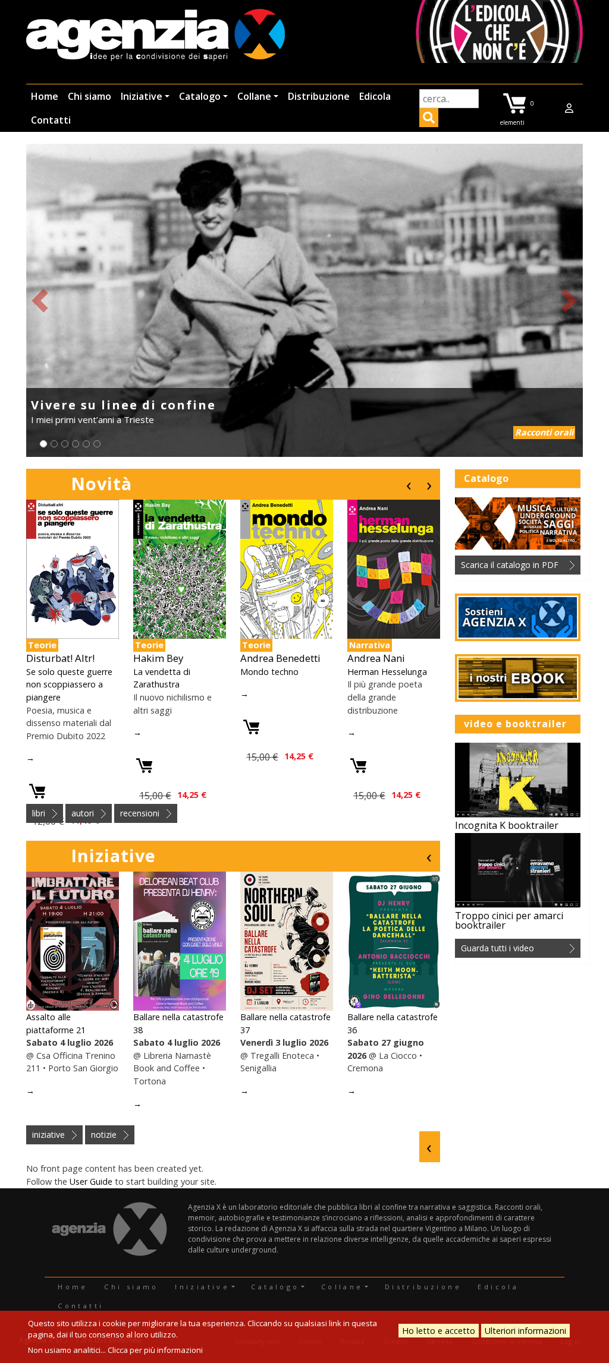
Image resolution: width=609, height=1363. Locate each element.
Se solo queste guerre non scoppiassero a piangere (69, 684)
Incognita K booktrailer (506, 825)
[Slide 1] (43, 443)
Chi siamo (89, 96)
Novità (101, 483)
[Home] (155, 36)
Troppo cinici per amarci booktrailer (509, 920)
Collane (254, 96)
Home (44, 96)
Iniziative (141, 96)
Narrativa (369, 645)
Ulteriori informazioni (525, 1330)
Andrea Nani (376, 658)
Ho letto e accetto (438, 1330)
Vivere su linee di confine (123, 405)
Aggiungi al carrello (37, 791)
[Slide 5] (86, 443)
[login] (569, 108)
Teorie (42, 645)
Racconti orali (544, 432)
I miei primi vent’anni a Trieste (92, 419)
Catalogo (200, 96)
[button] (40, 300)
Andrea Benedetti (280, 658)
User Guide (91, 1181)
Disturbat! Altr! (60, 658)
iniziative (48, 1134)
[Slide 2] (54, 443)
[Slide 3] (64, 443)
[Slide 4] (75, 443)
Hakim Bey (158, 658)
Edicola (375, 96)
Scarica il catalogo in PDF (509, 564)
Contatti (51, 120)
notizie (104, 1134)
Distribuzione (319, 96)
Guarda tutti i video (497, 948)
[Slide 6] (97, 443)
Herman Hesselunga (387, 671)
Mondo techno (269, 671)
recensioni (139, 813)
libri (38, 813)
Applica (428, 119)
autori (82, 813)
